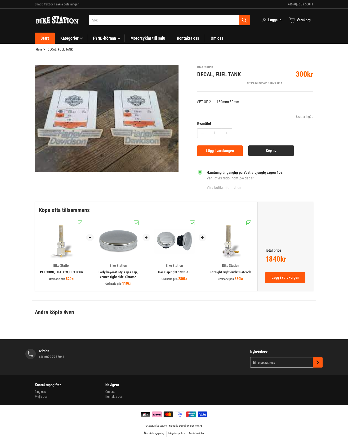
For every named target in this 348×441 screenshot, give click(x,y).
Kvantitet (204, 123)
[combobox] (169, 20)
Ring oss (40, 392)
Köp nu (271, 150)
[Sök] (244, 20)
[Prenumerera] (318, 362)
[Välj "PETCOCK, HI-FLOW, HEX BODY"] (80, 222)
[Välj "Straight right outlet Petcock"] (248, 222)
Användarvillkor (197, 433)
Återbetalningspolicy (154, 433)
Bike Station (160, 425)
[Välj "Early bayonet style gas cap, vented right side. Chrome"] (136, 222)
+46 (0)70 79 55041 (300, 4)
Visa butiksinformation (224, 187)
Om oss (110, 392)
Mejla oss (41, 397)
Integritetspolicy (176, 433)
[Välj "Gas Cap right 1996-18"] (192, 222)
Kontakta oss (113, 397)
